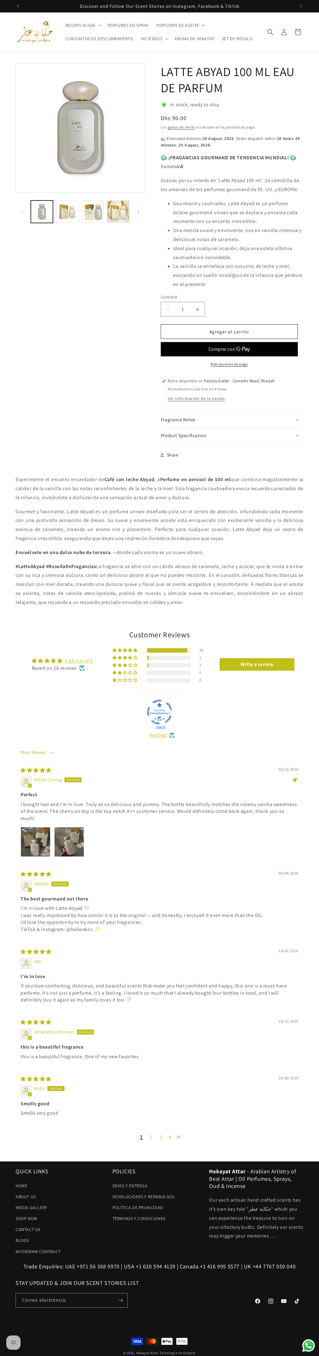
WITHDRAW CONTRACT (38, 1251)
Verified (158, 735)
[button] (83, 25)
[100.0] (159, 712)
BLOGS (22, 1240)
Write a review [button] (256, 664)
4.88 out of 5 (79, 661)
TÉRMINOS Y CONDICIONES (138, 1218)
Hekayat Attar (147, 1353)
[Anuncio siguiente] (301, 6)
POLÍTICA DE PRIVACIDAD (137, 1207)
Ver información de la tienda (196, 398)
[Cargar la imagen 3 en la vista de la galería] (93, 211)
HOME (21, 1186)
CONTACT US (28, 1229)
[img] (36, 770)
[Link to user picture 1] (35, 842)
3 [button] (161, 1137)
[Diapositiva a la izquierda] (22, 212)
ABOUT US (26, 1196)
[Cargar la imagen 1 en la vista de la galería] (42, 211)
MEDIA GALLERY (31, 1207)
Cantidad (169, 297)
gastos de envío (181, 127)
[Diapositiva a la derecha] (138, 212)
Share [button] (173, 455)
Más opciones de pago (229, 364)
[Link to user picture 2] (69, 842)
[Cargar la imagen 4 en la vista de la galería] (118, 211)
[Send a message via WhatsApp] (308, 1345)
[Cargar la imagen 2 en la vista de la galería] (67, 211)
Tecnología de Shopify (178, 1353)
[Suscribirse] (120, 1300)
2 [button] (151, 1137)
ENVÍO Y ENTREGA (130, 1186)
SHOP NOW (26, 1218)
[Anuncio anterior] (18, 6)
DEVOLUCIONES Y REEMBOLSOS (143, 1196)
